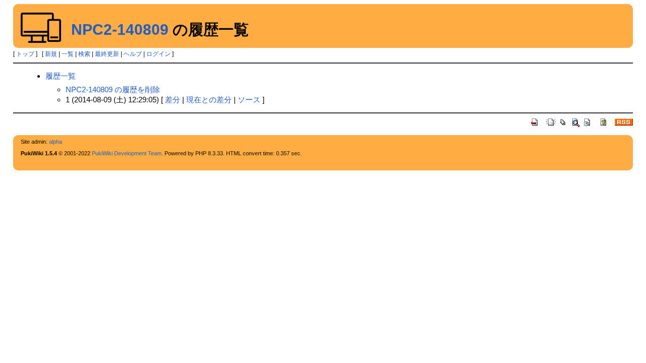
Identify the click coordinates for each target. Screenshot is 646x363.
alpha (55, 142)
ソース (249, 99)
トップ (25, 53)
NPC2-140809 (120, 29)
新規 (51, 53)
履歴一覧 (60, 76)
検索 (84, 53)
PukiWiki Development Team (127, 153)
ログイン (158, 53)
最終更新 (107, 53)
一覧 (68, 53)
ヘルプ (133, 53)
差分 (172, 99)
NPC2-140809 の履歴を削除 (113, 89)
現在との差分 (209, 99)
